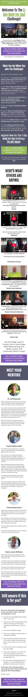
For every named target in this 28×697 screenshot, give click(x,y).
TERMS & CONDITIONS (11, 693)
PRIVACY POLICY (18, 693)
